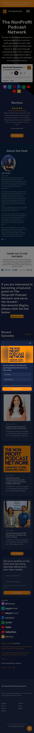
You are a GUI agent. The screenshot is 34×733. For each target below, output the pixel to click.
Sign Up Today (17, 389)
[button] (30, 343)
